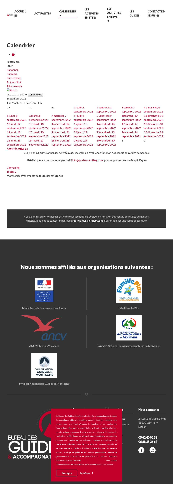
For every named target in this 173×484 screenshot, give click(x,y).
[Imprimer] (13, 54)
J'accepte (66, 473)
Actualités (42, 13)
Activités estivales (17, 148)
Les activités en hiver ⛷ (114, 14)
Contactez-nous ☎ (156, 13)
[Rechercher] (12, 90)
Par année (12, 69)
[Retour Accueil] (10, 15)
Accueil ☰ (20, 13)
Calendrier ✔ (67, 13)
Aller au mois (14, 86)
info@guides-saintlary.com (87, 160)
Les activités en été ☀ (92, 13)
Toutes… (12, 171)
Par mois (12, 73)
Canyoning (13, 167)
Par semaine (14, 77)
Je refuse (85, 473)
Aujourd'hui (14, 81)
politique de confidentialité (93, 460)
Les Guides (134, 13)
